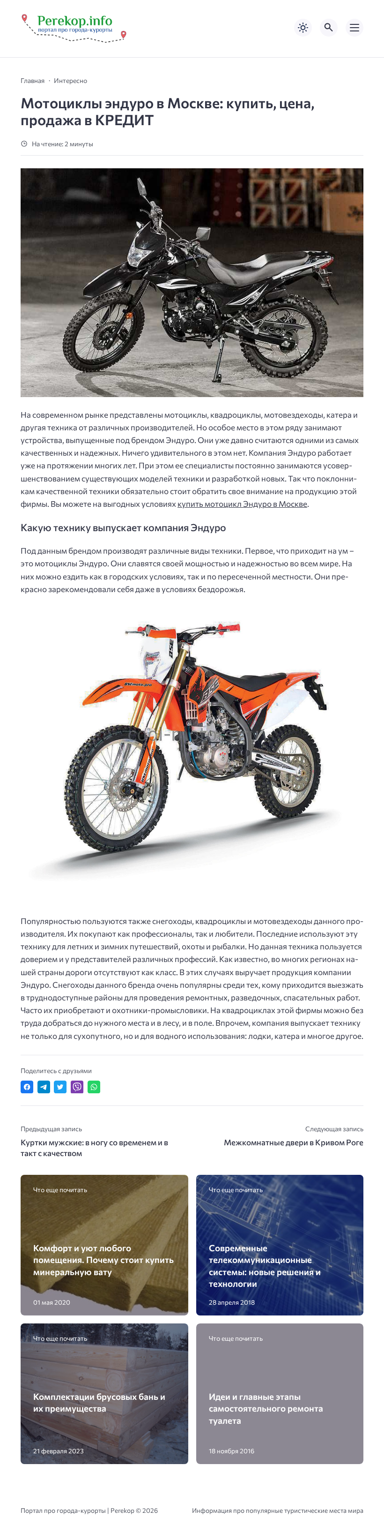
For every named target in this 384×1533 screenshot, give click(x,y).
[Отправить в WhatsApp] (94, 1087)
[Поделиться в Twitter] (60, 1087)
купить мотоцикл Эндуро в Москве (242, 504)
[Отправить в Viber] (77, 1087)
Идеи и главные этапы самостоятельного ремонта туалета (266, 1408)
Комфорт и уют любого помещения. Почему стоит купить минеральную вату (103, 1259)
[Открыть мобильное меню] (354, 28)
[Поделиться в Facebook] (27, 1087)
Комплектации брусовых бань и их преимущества (99, 1402)
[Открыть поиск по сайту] (329, 28)
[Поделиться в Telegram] (43, 1087)
